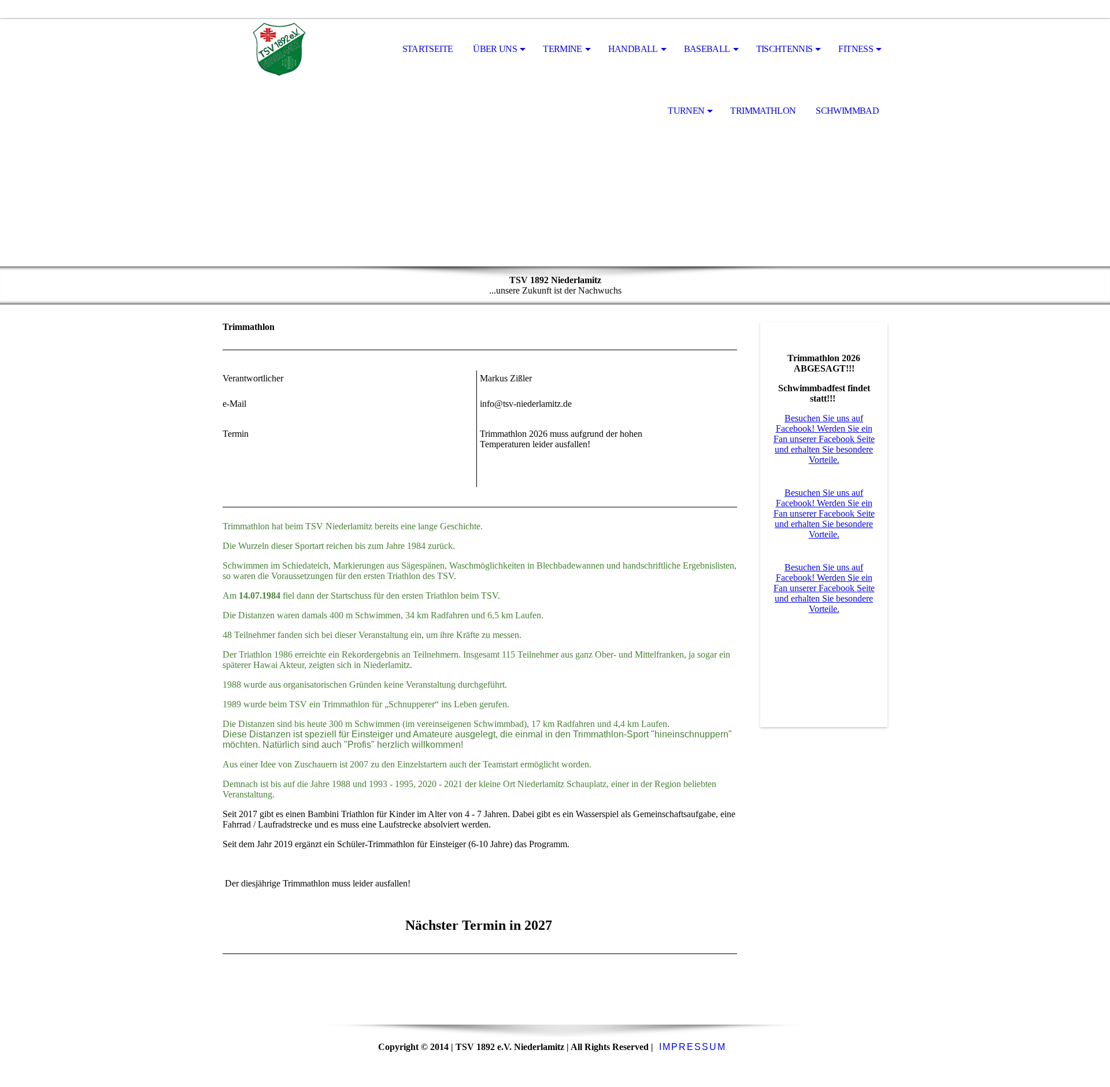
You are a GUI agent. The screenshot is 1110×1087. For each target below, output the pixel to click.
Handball (633, 49)
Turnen (686, 111)
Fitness (855, 49)
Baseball (707, 49)
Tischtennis (784, 49)
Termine (562, 49)
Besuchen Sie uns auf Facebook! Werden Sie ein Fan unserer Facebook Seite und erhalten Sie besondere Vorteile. (824, 439)
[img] (280, 49)
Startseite (427, 49)
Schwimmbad (847, 111)
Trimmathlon (763, 111)
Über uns (495, 49)
